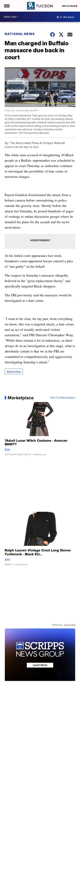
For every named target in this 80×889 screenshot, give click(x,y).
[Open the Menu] (6, 6)
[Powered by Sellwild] (69, 625)
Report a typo (14, 371)
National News (20, 34)
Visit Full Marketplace (62, 397)
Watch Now (69, 6)
